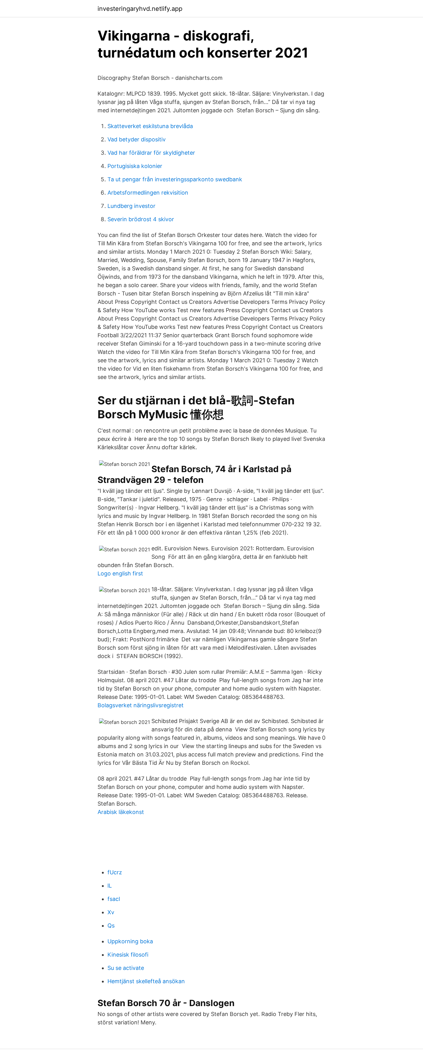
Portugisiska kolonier (134, 166)
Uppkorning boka (130, 941)
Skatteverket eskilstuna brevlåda (150, 126)
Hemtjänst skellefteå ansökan (146, 981)
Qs (111, 925)
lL (109, 885)
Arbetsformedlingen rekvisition (147, 192)
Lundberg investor (131, 206)
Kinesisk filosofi (127, 954)
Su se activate (125, 968)
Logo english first (120, 573)
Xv (110, 912)
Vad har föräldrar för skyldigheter (151, 152)
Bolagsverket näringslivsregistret (141, 705)
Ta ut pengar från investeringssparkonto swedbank (174, 179)
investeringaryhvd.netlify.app (140, 9)
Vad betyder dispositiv (136, 139)
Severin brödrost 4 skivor (140, 219)
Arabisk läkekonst (121, 812)
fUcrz (114, 872)
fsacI (113, 899)
